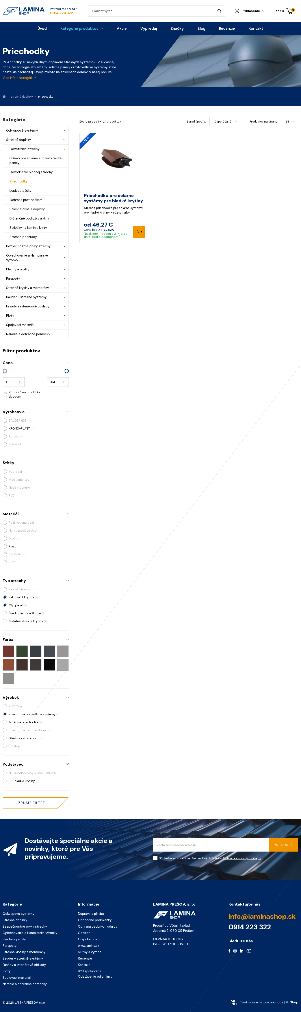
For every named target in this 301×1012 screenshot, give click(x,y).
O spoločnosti (89, 939)
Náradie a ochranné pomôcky (28, 334)
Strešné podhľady (23, 237)
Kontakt (84, 965)
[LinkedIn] (241, 950)
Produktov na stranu (263, 121)
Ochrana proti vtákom (26, 200)
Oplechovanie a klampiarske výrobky (27, 257)
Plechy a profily (17, 269)
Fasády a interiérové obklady (27, 306)
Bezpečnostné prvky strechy (28, 246)
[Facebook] (229, 950)
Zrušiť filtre (31, 803)
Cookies (84, 933)
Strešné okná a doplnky (27, 209)
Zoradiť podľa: (196, 121)
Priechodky (18, 181)
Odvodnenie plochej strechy (31, 172)
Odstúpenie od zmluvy (95, 976)
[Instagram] (235, 950)
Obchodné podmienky (94, 920)
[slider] (5, 371)
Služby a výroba (89, 952)
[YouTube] (249, 950)
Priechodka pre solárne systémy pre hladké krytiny (113, 198)
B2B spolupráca (89, 971)
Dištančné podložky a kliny (29, 218)
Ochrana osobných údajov (242, 858)
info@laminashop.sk (262, 916)
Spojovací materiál (20, 325)
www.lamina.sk (88, 945)
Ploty (10, 315)
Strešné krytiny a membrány (27, 288)
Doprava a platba (91, 914)
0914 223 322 (61, 13)
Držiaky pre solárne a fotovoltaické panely (35, 160)
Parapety (13, 278)
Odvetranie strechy (24, 149)
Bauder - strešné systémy (26, 297)
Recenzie (85, 958)
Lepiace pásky (20, 190)
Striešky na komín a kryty (28, 227)
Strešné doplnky (18, 140)
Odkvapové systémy (22, 130)
